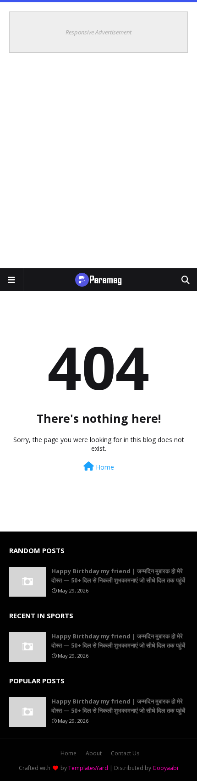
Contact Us (125, 753)
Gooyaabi (165, 768)
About (94, 753)
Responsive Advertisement (98, 32)
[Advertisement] (98, 165)
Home (104, 467)
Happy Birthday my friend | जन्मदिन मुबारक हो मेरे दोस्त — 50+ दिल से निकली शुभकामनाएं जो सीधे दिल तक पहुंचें (118, 575)
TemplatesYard (88, 768)
